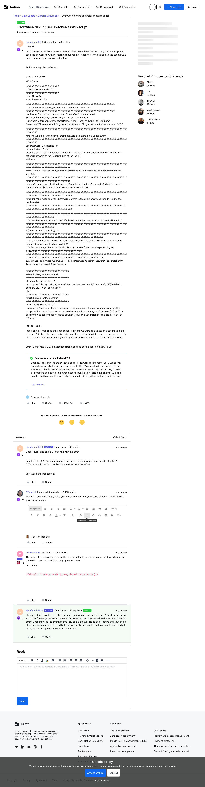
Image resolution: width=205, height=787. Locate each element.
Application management (123, 746)
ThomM (151, 100)
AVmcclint (31, 492)
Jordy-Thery (153, 119)
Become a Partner (87, 756)
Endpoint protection (164, 741)
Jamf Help (83, 730)
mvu (149, 91)
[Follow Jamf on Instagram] (35, 747)
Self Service (160, 730)
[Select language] (159, 7)
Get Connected (81, 7)
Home (16, 15)
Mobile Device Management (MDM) (128, 741)
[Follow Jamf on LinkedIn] (22, 747)
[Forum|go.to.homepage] (12, 7)
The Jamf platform (120, 730)
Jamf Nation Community (90, 741)
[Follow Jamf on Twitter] (16, 747)
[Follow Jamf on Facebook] (41, 747)
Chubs (150, 82)
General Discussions (39, 7)
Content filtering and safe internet (171, 751)
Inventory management (122, 751)
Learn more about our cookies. (160, 766)
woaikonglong (154, 110)
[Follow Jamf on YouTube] (29, 747)
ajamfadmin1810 (34, 42)
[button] (174, 7)
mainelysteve (33, 552)
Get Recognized (104, 7)
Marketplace (84, 751)
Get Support (60, 7)
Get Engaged (126, 7)
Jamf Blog (83, 746)
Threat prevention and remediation (172, 746)
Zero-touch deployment (122, 735)
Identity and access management (171, 735)
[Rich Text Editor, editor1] (72, 680)
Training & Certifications (90, 735)
